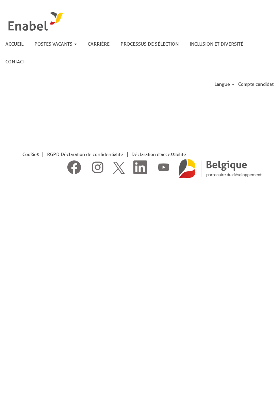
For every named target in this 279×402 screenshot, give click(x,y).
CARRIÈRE (99, 44)
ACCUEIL (14, 44)
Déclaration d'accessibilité (158, 154)
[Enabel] (35, 21)
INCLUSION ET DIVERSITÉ (216, 44)
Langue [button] (222, 84)
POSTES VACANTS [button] (53, 44)
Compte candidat (256, 84)
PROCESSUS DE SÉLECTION (149, 44)
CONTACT (15, 61)
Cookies (30, 154)
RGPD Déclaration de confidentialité (85, 154)
